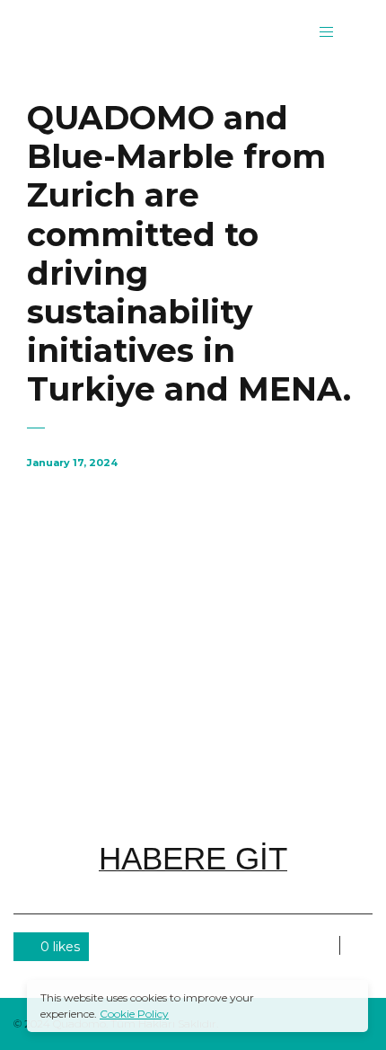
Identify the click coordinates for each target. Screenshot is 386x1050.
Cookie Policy (134, 1013)
